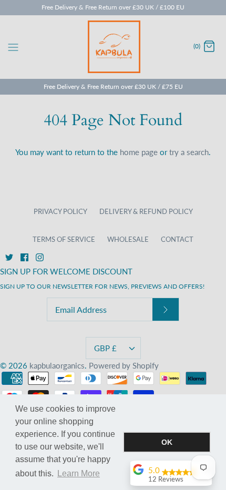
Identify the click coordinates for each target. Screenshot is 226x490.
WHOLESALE (128, 239)
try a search (189, 152)
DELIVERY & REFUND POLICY (146, 211)
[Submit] (165, 309)
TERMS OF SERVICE (64, 239)
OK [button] (166, 442)
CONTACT (177, 239)
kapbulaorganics (57, 365)
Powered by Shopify (124, 365)
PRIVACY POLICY (60, 211)
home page (139, 152)
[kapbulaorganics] (113, 47)
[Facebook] (24, 257)
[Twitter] (9, 257)
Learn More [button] (78, 473)
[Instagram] (40, 257)
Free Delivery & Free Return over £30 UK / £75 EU (113, 86)
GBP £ (105, 348)
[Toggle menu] (13, 46)
